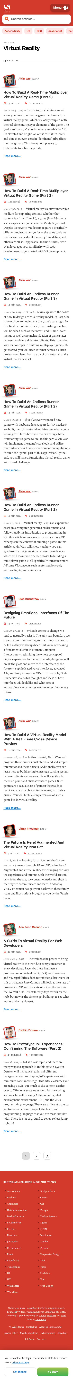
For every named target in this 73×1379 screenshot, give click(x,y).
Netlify (42, 1315)
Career (43, 1197)
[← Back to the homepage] (7, 7)
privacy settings (20, 1362)
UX (28, 31)
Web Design (46, 1285)
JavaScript (55, 31)
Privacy (44, 1247)
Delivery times (48, 1333)
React (10, 1254)
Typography (13, 1267)
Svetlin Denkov (28, 1030)
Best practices (47, 1191)
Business (11, 1197)
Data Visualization (17, 1210)
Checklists (12, 1203)
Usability (45, 1273)
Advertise (62, 1333)
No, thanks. (20, 1371)
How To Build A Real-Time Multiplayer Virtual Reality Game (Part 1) (36, 193)
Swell (63, 1315)
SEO (42, 1260)
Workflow (12, 1292)
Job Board (29, 1339)
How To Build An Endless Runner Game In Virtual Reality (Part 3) (31, 296)
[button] (66, 19)
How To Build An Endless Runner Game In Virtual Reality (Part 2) (31, 404)
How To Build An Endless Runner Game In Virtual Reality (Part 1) (31, 507)
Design (44, 1210)
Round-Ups (13, 1260)
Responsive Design (50, 1254)
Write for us (18, 1326)
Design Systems (48, 1216)
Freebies (11, 1229)
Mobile (44, 1241)
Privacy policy (11, 1333)
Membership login (29, 1333)
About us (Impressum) (50, 1326)
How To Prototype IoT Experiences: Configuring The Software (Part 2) (33, 1046)
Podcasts (41, 1339)
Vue (42, 1279)
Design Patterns (15, 1216)
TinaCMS (51, 1315)
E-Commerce (14, 1222)
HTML (43, 1229)
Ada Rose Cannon (30, 927)
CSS (39, 31)
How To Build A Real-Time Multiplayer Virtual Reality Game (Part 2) (36, 94)
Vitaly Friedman (29, 828)
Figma (43, 1222)
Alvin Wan (25, 78)
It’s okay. (53, 1371)
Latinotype (40, 1319)
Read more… (12, 156)
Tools (43, 1267)
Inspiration (46, 1235)
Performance (14, 1247)
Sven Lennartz (46, 1311)
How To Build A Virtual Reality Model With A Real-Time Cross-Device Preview (35, 739)
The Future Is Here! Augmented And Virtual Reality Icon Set (34, 844)
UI (8, 1273)
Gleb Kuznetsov (29, 598)
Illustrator (12, 1235)
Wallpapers (13, 1285)
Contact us (31, 1326)
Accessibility (12, 31)
